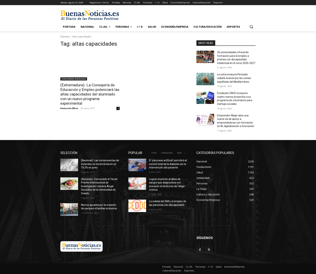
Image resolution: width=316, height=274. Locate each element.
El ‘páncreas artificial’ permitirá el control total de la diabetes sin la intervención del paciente (168, 164)
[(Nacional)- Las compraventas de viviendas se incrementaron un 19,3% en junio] (69, 165)
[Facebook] (200, 249)
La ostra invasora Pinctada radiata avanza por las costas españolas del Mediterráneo (234, 78)
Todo (154, 152)
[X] (208, 249)
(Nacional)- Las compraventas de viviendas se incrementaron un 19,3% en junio (100, 164)
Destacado (167, 152)
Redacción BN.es (69, 108)
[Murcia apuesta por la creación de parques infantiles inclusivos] (69, 209)
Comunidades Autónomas (73, 79)
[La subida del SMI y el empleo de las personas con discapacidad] (137, 206)
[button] (251, 26)
